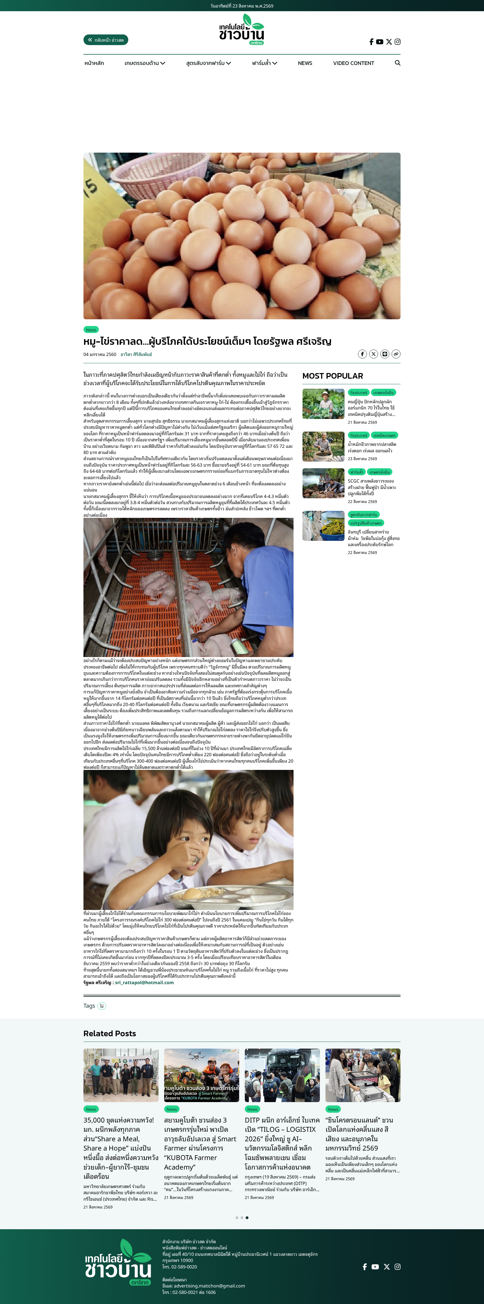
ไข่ (102, 1006)
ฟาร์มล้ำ (261, 63)
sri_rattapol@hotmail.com (144, 982)
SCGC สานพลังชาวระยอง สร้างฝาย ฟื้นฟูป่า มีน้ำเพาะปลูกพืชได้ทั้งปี (372, 487)
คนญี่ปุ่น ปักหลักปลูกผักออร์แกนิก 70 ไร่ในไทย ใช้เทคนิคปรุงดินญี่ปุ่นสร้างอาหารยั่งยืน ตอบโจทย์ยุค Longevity (371, 414)
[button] (237, 1217)
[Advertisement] (242, 111)
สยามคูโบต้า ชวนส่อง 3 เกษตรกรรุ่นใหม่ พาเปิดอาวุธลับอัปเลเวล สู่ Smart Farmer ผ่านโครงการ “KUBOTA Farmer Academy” (200, 1143)
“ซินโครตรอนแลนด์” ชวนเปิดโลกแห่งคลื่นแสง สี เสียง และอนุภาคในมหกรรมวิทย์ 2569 (359, 1133)
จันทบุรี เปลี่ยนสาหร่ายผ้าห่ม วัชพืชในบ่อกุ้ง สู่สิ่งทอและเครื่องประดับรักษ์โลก (374, 538)
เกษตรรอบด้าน (142, 63)
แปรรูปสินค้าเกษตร (366, 523)
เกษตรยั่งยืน (383, 392)
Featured (358, 392)
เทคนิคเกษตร (384, 435)
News (305, 63)
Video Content (353, 63)
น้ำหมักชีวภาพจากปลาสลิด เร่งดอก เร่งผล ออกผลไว (372, 447)
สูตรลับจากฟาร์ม (205, 63)
